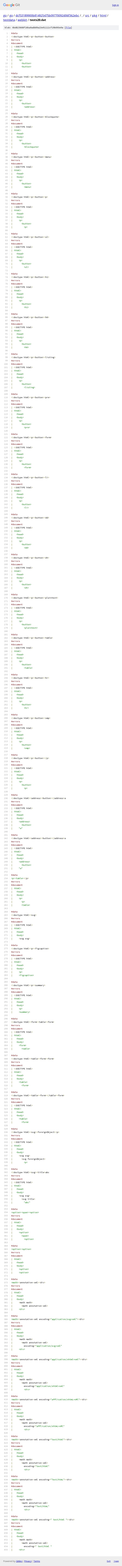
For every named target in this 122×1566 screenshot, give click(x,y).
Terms (36, 1561)
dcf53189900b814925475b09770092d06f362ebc (47, 15)
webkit (22, 20)
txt (109, 1561)
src (87, 15)
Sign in (115, 5)
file (68, 27)
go (5, 15)
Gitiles (19, 1561)
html (103, 15)
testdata (9, 20)
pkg (94, 15)
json (116, 1561)
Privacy (27, 1561)
